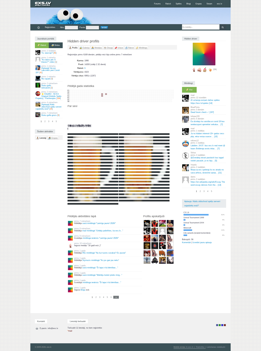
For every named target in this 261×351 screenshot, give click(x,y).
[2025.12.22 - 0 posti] (104, 90)
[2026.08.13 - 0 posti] (169, 96)
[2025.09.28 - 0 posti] (78, 101)
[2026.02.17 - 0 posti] (120, 92)
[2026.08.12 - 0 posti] (169, 94)
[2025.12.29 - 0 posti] (106, 90)
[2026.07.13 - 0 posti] (161, 90)
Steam (209, 4)
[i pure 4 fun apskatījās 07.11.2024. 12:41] (162, 223)
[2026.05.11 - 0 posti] (143, 90)
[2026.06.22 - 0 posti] (155, 90)
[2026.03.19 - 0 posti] (128, 96)
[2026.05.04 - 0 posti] (141, 90)
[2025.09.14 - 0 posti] (74, 101)
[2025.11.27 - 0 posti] (96, 96)
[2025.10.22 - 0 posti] (86, 94)
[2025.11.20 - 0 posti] (94, 96)
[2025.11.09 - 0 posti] (90, 101)
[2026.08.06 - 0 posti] (167, 96)
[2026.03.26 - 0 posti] (130, 96)
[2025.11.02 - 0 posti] (88, 101)
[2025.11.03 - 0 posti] (90, 90)
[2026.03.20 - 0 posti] (128, 98)
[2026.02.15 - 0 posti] (118, 101)
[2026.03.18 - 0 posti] (128, 94)
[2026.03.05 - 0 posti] (124, 96)
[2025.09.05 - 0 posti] (72, 98)
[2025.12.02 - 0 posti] (98, 92)
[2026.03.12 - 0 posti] (126, 96)
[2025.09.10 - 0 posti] (74, 94)
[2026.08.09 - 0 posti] (167, 101)
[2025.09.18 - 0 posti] (76, 96)
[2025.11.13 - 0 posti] (92, 96)
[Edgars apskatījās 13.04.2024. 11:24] (154, 231)
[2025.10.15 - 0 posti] (84, 94)
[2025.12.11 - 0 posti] (100, 96)
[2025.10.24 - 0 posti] (86, 98)
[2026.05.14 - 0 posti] (143, 96)
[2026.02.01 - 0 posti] (114, 101)
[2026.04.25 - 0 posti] (138, 99)
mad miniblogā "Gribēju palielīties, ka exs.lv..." (102, 231)
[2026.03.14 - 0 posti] (126, 99)
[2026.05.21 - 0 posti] (145, 96)
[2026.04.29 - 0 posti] (139, 94)
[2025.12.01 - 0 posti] (98, 90)
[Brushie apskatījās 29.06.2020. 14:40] (162, 253)
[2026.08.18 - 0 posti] (171, 92)
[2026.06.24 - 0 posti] (155, 94)
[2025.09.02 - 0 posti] (72, 92)
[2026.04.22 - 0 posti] (138, 94)
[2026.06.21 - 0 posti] (153, 101)
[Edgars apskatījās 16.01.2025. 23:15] (154, 223)
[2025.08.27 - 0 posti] (70, 94)
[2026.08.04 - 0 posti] (167, 92)
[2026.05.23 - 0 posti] (145, 99)
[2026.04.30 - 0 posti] (139, 96)
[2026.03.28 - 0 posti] (130, 99)
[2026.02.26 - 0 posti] (122, 96)
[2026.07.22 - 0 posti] (163, 94)
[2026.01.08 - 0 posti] (108, 96)
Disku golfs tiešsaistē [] (49, 85)
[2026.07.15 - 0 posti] (161, 94)
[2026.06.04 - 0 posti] (149, 96)
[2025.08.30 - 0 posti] (70, 99)
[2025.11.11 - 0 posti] (92, 92)
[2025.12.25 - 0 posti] (104, 96)
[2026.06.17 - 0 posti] (153, 94)
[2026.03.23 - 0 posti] (130, 90)
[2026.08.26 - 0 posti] (173, 94)
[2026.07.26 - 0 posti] (163, 101)
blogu (83, 290)
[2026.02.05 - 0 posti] (116, 96)
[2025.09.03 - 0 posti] (72, 94)
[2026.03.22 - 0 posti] (128, 101)
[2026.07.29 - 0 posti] (165, 94)
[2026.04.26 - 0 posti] (138, 101)
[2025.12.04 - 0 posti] (98, 96)
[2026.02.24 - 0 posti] (122, 92)
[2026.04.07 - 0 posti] (134, 92)
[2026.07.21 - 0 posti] (163, 92)
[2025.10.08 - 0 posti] (82, 94)
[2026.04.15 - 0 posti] (136, 94)
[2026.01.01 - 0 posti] (106, 96)
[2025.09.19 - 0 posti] (76, 98)
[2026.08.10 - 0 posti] (169, 90)
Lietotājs (217, 325)
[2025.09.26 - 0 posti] (78, 98)
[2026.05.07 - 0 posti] (141, 96)
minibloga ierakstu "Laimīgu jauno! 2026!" (101, 238)
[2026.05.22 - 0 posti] (145, 98)
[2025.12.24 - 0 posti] (104, 94)
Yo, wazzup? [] (48, 52)
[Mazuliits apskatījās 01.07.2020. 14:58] (154, 253)
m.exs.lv (189, 347)
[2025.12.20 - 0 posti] (102, 99)
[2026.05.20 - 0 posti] (145, 94)
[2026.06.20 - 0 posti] (153, 99)
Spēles (179, 4)
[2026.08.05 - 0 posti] (167, 94)
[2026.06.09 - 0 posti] (151, 92)
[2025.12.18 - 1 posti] (102, 96)
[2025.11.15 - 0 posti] (92, 99)
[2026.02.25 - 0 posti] (122, 94)
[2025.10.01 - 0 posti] (80, 94)
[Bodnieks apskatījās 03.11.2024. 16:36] (170, 223)
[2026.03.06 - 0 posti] (124, 98)
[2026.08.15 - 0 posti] (169, 99)
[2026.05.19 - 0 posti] (145, 92)
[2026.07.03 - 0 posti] (157, 98)
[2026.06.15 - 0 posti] (153, 90)
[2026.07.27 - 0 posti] (165, 90)
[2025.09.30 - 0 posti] (80, 92)
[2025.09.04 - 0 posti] (72, 96)
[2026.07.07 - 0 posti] (159, 92)
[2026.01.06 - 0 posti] (108, 92)
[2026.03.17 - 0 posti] (128, 92)
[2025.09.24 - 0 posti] (78, 94)
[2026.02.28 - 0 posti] (122, 99)
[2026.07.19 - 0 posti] (161, 101)
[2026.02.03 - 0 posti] (116, 92)
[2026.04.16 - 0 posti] (136, 96)
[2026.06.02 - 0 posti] (149, 92)
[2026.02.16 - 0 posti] (120, 90)
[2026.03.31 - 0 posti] (132, 92)
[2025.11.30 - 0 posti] (96, 101)
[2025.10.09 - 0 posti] (82, 96)
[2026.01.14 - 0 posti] (110, 94)
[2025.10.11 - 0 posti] (82, 99)
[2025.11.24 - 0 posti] (96, 90)
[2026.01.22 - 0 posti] (112, 96)
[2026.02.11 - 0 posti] (118, 94)
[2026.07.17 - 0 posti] (161, 98)
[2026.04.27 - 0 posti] (139, 90)
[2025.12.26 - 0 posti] (104, 98)
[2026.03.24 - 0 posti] (130, 92)
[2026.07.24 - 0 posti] (163, 98)
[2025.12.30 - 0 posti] (106, 92)
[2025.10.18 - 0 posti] (84, 99)
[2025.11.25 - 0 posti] (96, 92)
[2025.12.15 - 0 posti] (102, 90)
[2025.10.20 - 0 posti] (86, 90)
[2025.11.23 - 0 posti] (94, 101)
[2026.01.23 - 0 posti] (112, 98)
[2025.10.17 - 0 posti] (84, 98)
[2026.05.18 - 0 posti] (145, 90)
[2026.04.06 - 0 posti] (134, 90)
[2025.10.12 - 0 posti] (82, 101)
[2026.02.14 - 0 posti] (118, 99)
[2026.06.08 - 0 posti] (151, 90)
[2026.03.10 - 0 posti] (126, 92)
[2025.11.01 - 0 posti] (88, 99)
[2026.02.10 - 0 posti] (118, 92)
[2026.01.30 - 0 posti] (114, 98)
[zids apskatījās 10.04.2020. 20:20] (147, 260)
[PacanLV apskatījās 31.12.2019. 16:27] (154, 260)
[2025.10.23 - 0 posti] (86, 96)
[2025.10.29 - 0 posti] (88, 94)
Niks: (62, 27)
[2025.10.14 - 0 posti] (84, 92)
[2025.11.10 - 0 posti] (92, 90)
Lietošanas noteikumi (216, 347)
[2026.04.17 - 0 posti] (136, 98)
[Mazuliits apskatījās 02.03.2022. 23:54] (170, 238)
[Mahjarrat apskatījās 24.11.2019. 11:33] (162, 260)
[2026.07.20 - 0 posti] (163, 90)
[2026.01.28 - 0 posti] (114, 94)
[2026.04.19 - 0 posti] (136, 101)
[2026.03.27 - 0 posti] (130, 98)
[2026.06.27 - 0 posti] (155, 99)
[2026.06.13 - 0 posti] (151, 99)
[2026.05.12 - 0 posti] (143, 92)
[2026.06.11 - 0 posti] (151, 96)
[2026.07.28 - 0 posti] (165, 92)
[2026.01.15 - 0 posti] (110, 96)
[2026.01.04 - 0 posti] (106, 101)
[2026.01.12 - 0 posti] (110, 90)
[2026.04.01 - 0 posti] (132, 94)
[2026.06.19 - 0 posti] (153, 98)
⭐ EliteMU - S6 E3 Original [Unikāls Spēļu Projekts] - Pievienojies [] (48, 95)
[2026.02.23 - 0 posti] (122, 90)
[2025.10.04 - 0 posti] (80, 99)
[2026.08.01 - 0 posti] (165, 99)
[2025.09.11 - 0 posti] (74, 96)
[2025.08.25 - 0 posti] (70, 90)
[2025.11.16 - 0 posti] (92, 101)
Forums (157, 4)
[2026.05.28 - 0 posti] (147, 96)
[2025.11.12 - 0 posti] (92, 94)
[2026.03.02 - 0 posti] (124, 90)
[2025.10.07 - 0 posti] (82, 92)
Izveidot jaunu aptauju (202, 242)
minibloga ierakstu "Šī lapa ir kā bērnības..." (102, 282)
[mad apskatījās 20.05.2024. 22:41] (147, 231)
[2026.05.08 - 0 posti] (141, 98)
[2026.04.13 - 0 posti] (136, 90)
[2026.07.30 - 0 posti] (165, 96)
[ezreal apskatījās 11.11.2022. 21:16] (147, 238)
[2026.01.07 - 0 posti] (108, 94)
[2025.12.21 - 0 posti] (102, 101)
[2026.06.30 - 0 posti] (157, 92)
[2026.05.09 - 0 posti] (141, 99)
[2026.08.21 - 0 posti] (171, 98)
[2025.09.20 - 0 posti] (76, 99)
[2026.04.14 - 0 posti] (136, 92)
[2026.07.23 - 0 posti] (163, 96)
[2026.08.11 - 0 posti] (169, 92)
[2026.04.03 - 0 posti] (132, 98)
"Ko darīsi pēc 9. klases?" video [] (49, 59)
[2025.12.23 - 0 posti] (104, 92)
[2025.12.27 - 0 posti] (104, 99)
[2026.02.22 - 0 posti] (120, 101)
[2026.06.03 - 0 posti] (149, 94)
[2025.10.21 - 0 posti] (86, 92)
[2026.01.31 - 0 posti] (114, 99)
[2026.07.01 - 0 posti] (157, 94)
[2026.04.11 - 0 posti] (134, 99)
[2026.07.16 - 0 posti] (161, 96)
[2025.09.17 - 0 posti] (76, 94)
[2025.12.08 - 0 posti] (100, 90)
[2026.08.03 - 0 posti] (167, 90)
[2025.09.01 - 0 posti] (72, 90)
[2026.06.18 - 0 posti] (153, 96)
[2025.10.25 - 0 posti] (86, 99)
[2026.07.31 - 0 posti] (165, 98)
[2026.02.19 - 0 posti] (120, 96)
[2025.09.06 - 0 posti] (72, 99)
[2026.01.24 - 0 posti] (112, 99)
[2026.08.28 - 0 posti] (173, 98)
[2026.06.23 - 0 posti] (155, 92)
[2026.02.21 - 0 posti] (120, 99)
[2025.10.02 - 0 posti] (80, 96)
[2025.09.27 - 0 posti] (78, 99)
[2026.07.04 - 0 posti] (157, 99)
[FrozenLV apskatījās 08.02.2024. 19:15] (162, 231)
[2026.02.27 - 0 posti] (122, 98)
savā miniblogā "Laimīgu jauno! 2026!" (99, 223)
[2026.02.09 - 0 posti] (118, 90)
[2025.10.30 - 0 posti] (88, 96)
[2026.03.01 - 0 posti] (122, 101)
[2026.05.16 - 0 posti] (143, 99)
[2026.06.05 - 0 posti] (149, 98)
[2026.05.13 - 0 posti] (143, 94)
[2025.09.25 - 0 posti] (78, 96)
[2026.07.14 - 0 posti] (161, 92)
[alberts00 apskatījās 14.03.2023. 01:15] (170, 231)
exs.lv (219, 4)
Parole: (82, 27)
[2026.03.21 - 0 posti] (128, 99)
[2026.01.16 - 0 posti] (110, 98)
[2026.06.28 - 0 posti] (155, 101)
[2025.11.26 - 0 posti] (96, 94)
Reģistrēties (50, 27)
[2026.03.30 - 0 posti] (132, 90)
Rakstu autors (220, 325)
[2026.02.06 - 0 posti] (116, 98)
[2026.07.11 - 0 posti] (159, 99)
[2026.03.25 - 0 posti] (130, 94)
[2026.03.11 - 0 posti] (126, 94)
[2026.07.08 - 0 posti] (159, 94)
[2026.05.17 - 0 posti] (143, 101)
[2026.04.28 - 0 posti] (139, 92)
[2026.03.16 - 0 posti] (128, 90)
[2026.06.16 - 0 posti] (153, 92)
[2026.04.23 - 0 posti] (138, 96)
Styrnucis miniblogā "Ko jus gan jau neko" (100, 260)
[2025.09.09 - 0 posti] (74, 92)
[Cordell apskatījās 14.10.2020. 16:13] (147, 253)
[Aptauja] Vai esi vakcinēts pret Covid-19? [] (47, 69)
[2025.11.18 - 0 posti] (94, 92)
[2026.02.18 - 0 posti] (120, 94)
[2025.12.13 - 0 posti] (100, 99)
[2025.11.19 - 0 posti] (94, 94)
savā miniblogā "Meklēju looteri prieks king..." (102, 275)
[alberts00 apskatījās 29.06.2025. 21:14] (147, 223)
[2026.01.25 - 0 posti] (112, 101)
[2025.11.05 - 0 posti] (90, 94)
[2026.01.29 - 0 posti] (114, 96)
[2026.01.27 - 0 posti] (114, 92)
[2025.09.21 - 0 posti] (76, 101)
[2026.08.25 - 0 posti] (173, 92)
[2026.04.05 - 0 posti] (132, 101)
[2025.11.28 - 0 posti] (96, 98)
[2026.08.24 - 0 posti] (173, 90)
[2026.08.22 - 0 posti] (171, 99)
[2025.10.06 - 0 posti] (82, 90)
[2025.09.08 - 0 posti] (74, 90)
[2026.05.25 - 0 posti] (147, 90)
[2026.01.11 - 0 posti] (108, 101)
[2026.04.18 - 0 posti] (136, 99)
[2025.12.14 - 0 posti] (100, 101)
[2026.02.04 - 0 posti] (116, 94)
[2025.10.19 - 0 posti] (84, 101)
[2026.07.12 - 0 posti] (159, 101)
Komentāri (186, 242)
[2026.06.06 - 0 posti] (149, 99)
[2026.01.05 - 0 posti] (108, 90)
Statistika (200, 347)
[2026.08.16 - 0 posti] (169, 101)
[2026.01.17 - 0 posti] (110, 99)
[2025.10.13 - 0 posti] (84, 90)
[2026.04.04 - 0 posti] (132, 99)
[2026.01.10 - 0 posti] (108, 99)
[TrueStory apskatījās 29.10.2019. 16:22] (170, 260)
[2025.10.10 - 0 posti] (82, 98)
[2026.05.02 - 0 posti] (139, 99)
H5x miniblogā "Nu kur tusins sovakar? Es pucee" (104, 253)
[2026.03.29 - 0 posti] (130, 101)
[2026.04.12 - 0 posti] (134, 101)
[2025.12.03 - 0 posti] (98, 94)
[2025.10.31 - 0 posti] (88, 98)
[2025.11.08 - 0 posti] (90, 99)
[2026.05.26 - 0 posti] (147, 92)
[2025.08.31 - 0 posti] (70, 101)
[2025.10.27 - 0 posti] (88, 90)
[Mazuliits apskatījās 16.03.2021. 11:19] (170, 245)
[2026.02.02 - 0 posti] (116, 90)
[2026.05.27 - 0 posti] (147, 94)
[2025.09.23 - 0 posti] (78, 92)
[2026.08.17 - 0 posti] (171, 90)
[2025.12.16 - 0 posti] (102, 92)
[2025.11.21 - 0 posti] (94, 98)
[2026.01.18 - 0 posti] (110, 101)
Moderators (222, 325)
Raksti (168, 4)
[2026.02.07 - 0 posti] (116, 99)
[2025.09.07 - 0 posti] (72, 101)
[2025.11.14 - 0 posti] (92, 98)
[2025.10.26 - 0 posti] (86, 101)
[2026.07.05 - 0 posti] (157, 101)
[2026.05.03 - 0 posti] (139, 101)
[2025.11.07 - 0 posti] (90, 98)
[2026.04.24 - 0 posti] (138, 98)
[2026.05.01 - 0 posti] (139, 98)
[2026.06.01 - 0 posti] (149, 90)
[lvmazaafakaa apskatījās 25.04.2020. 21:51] (170, 253)
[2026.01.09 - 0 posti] (108, 98)
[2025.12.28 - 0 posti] (104, 101)
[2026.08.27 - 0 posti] (173, 96)
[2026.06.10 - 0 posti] (151, 94)
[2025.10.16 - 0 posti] (84, 96)
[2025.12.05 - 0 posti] (98, 98)
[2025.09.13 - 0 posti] (74, 99)
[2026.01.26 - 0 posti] (114, 90)
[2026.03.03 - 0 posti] (124, 92)
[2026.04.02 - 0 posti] (132, 96)
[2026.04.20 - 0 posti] (138, 90)
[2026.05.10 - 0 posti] (141, 101)
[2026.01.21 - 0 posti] (112, 94)
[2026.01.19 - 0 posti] (112, 90)
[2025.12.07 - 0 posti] (98, 101)
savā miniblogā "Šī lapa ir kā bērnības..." (100, 267)
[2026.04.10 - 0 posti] (134, 98)
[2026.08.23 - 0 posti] (171, 101)
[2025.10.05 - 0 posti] (80, 101)
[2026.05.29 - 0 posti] (147, 98)
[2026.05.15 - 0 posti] (143, 98)
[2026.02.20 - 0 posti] (120, 98)
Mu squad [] (48, 77)
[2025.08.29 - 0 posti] (70, 98)
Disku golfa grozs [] (50, 114)
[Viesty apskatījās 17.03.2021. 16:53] (162, 245)
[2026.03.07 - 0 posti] (124, 99)
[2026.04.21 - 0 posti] (138, 92)
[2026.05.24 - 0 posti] (145, 101)
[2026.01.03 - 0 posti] (106, 99)
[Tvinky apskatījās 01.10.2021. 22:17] (154, 245)
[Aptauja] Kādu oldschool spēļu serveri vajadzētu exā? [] (48, 105)
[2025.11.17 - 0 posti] (94, 90)
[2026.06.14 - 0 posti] (151, 101)
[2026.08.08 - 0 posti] (167, 99)
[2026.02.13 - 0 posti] (118, 98)
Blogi (188, 4)
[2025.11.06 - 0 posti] (90, 96)
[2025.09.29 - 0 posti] (80, 90)
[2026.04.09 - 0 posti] (134, 96)
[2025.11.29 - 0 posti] (96, 99)
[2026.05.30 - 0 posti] (147, 99)
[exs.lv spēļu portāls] (44, 4)
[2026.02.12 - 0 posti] (118, 96)
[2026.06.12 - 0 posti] (151, 98)
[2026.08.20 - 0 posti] (171, 96)
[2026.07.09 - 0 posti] (159, 96)
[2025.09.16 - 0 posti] (76, 92)
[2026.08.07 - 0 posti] (167, 98)
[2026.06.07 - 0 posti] (149, 101)
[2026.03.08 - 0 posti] (124, 101)
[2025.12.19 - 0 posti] (102, 98)
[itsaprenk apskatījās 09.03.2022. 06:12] (162, 238)
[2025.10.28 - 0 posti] (88, 92)
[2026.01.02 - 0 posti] (106, 98)
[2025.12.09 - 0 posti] (100, 92)
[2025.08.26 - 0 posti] (70, 92)
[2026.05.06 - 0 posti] (141, 94)
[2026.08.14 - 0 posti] (169, 98)
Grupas (198, 4)
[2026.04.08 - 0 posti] (134, 94)
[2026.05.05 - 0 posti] (141, 92)
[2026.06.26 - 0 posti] (155, 98)
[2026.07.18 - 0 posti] (161, 99)
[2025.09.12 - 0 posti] (74, 98)
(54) (215, 69)
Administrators (225, 325)
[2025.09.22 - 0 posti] (78, 90)
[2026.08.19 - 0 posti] (171, 94)
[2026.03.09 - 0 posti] (126, 90)
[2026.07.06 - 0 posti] (159, 90)
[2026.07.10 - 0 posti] (159, 98)
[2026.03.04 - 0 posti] (124, 94)
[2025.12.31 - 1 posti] (106, 94)
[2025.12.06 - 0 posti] (98, 99)
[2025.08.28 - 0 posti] (70, 96)
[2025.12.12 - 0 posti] (100, 98)
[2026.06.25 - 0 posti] (155, 96)
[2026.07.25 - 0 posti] (163, 99)
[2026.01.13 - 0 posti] (110, 92)
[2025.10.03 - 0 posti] (80, 98)
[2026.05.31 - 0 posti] (147, 101)
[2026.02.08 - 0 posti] (116, 101)
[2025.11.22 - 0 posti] (94, 99)
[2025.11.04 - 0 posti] (90, 92)
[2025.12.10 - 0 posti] (100, 94)
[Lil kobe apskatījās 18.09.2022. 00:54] (154, 238)
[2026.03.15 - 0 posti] (126, 101)
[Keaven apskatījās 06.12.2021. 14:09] (147, 245)
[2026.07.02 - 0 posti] (157, 96)
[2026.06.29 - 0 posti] (157, 90)
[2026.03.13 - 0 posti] (126, 98)
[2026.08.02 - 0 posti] (165, 101)
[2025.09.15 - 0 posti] (76, 90)
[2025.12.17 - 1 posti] (102, 94)
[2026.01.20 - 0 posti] (112, 92)
